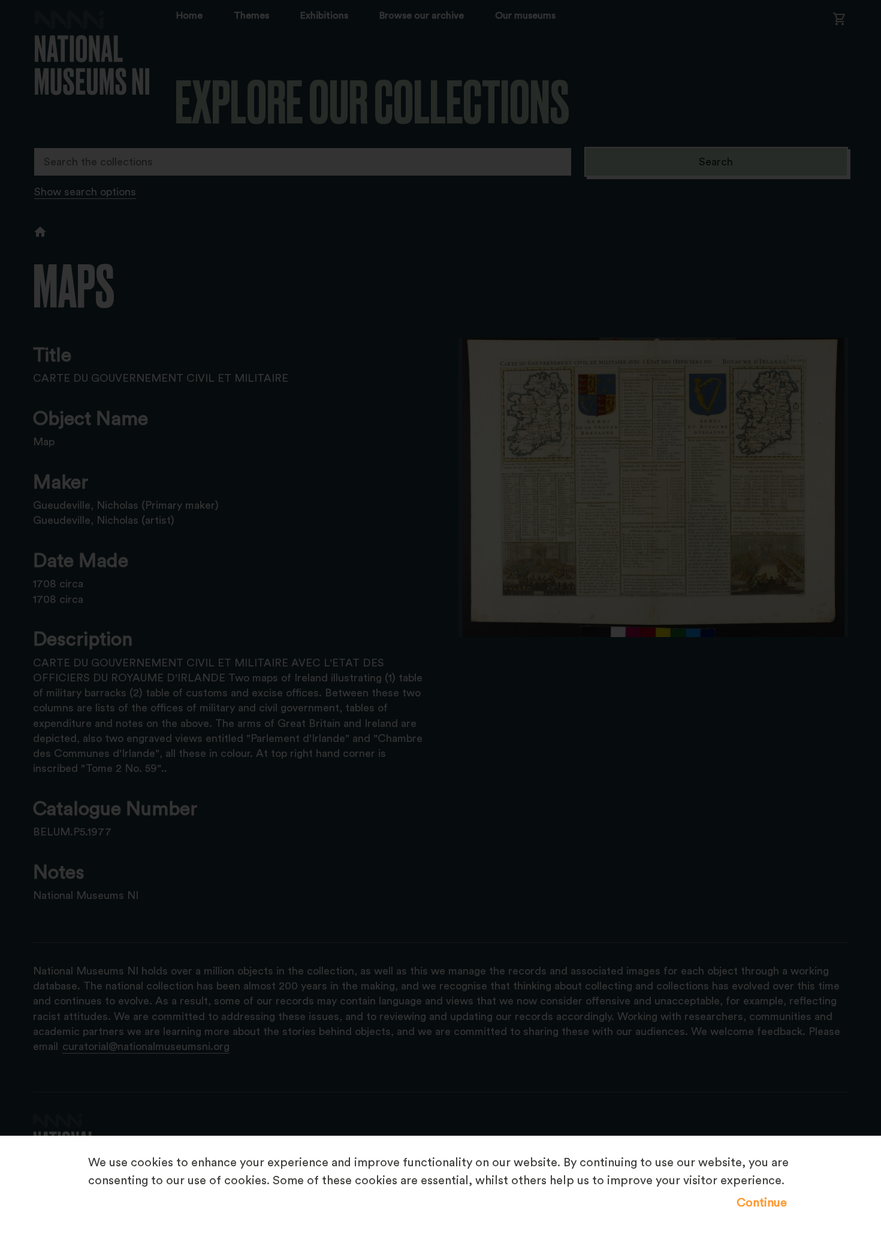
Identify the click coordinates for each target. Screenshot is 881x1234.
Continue (762, 1203)
